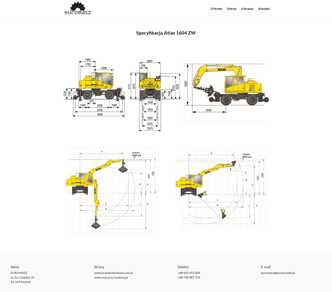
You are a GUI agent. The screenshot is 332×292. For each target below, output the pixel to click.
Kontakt (264, 8)
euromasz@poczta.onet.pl (278, 272)
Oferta (231, 8)
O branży (247, 8)
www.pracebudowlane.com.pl (113, 272)
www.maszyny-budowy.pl (111, 277)
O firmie (216, 8)
